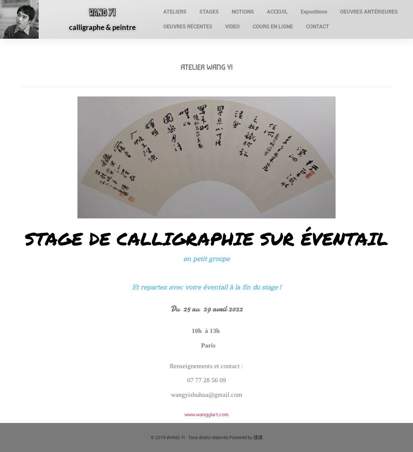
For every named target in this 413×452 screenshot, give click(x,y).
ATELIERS (174, 12)
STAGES (209, 12)
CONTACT (317, 27)
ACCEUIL (277, 12)
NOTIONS (243, 12)
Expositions (314, 12)
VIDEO (232, 27)
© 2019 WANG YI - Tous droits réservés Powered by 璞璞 (207, 437)
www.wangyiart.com (206, 414)
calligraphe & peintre (102, 27)
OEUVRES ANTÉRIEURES (369, 12)
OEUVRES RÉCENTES (187, 27)
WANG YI (102, 12)
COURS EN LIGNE (273, 27)
